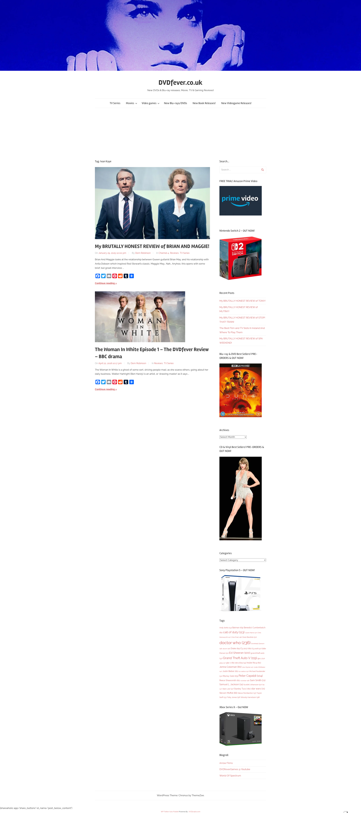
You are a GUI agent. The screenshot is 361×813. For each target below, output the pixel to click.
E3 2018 (256, 649)
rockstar (244, 680)
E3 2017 (246, 648)
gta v (230, 663)
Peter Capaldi (251, 675)
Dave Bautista (249, 637)
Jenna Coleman (230, 666)
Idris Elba (240, 663)
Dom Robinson (143, 253)
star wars (258, 688)
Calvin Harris (251, 633)
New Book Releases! (204, 103)
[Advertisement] (180, 134)
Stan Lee (228, 689)
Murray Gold (230, 676)
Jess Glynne (247, 667)
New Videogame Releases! (236, 103)
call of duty (234, 632)
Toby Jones (233, 697)
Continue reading (105, 283)
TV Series (115, 103)
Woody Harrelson (250, 697)
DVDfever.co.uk (180, 82)
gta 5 (261, 658)
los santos (244, 671)
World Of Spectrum (230, 775)
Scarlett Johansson (253, 685)
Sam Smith (257, 680)
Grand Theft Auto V (240, 658)
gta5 (222, 663)
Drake (235, 648)
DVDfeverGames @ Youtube (234, 769)
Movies (130, 103)
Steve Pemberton (247, 693)
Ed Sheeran (239, 652)
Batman (237, 627)
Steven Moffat (228, 693)
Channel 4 (164, 253)
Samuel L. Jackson (231, 684)
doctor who (235, 642)
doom (226, 648)
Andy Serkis (225, 628)
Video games (149, 103)
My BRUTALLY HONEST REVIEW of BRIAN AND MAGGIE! (152, 246)
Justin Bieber (230, 671)
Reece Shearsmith (229, 680)
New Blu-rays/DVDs (175, 103)
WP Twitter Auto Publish (170, 812)
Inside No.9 (254, 663)
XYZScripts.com (194, 812)
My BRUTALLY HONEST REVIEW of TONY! (242, 300)
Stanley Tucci (242, 689)
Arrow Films (226, 763)
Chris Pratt (236, 637)
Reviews (174, 253)
